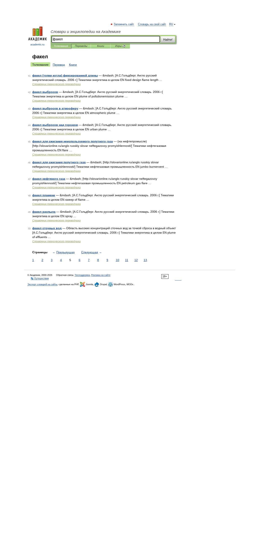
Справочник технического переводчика (56, 84)
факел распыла (43, 211)
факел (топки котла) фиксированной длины (65, 75)
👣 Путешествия (40, 278)
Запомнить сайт (124, 24)
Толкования (61, 46)
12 (136, 260)
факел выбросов (45, 92)
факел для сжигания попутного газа (59, 162)
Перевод (59, 64)
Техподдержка (82, 275)
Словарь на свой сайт (152, 24)
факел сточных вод (47, 228)
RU (171, 24)
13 (145, 260)
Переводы (81, 46)
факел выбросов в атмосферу (55, 108)
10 (117, 260)
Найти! (168, 39)
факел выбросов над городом (55, 125)
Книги (100, 46)
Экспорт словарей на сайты (42, 284)
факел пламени (43, 195)
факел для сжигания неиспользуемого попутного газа (72, 141)
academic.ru (37, 44)
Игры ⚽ (120, 46)
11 (126, 260)
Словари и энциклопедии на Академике (86, 32)
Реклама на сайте (100, 275)
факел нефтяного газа (48, 178)
